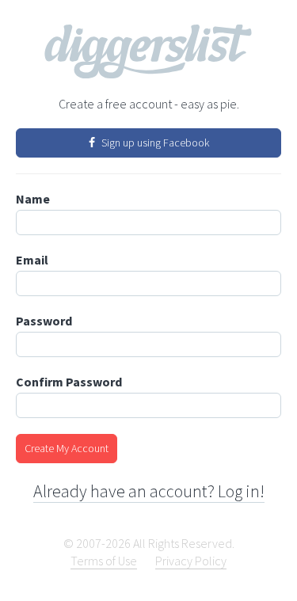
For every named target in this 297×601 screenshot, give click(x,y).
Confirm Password (69, 382)
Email (32, 260)
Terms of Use (103, 561)
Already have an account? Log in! (149, 491)
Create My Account (67, 448)
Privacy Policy (191, 561)
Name (33, 199)
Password (44, 321)
